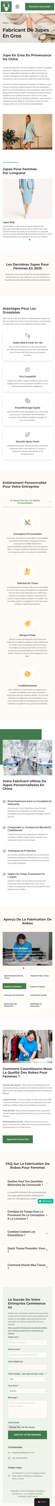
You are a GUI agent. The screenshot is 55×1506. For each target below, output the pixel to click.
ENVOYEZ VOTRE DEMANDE (27, 1435)
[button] (17, 7)
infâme (35, 1496)
